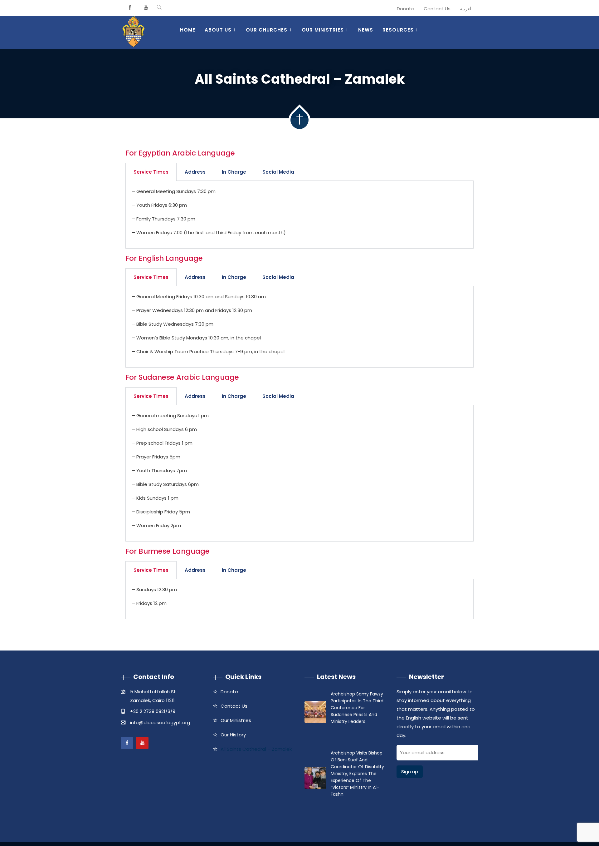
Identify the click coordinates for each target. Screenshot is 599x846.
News (365, 30)
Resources (398, 30)
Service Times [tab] (151, 172)
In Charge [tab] (234, 172)
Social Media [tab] (278, 172)
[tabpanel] (299, 215)
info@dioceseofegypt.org (160, 722)
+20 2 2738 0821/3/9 (152, 711)
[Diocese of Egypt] (133, 32)
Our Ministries (323, 30)
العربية (466, 8)
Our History (233, 734)
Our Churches (266, 30)
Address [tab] (195, 172)
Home (187, 30)
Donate (405, 8)
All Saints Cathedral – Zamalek (256, 749)
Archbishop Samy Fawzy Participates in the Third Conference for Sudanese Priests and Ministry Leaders (357, 708)
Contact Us (437, 8)
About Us (218, 30)
